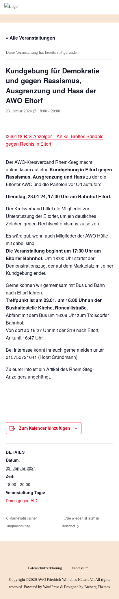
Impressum (80, 568)
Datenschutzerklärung (45, 568)
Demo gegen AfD (21, 500)
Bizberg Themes (97, 587)
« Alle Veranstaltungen (30, 37)
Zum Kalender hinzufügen (44, 428)
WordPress (51, 587)
